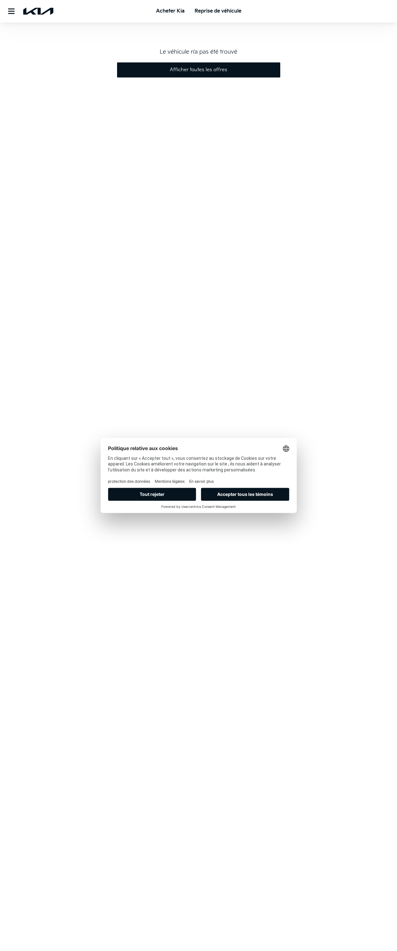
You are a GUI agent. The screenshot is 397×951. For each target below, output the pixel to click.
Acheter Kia (170, 11)
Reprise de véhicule (218, 11)
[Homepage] (38, 11)
